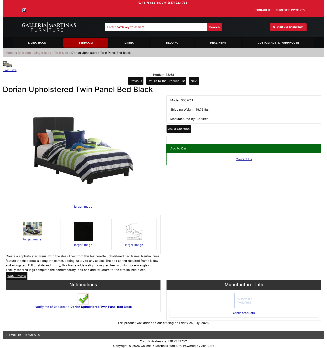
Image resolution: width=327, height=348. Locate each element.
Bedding (172, 42)
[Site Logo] (50, 27)
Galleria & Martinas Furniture (161, 346)
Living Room (37, 42)
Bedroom (86, 42)
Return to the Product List (166, 81)
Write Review (16, 276)
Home (10, 53)
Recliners (218, 42)
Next (194, 81)
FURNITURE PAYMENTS (290, 10)
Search (214, 27)
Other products (244, 313)
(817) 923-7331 (178, 2)
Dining (129, 42)
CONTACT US (263, 10)
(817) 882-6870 (152, 2)
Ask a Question (179, 129)
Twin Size (61, 53)
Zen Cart (207, 346)
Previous (136, 81)
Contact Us (244, 159)
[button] (320, 329)
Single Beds (42, 53)
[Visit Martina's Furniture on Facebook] (24, 10)
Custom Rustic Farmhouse (278, 42)
